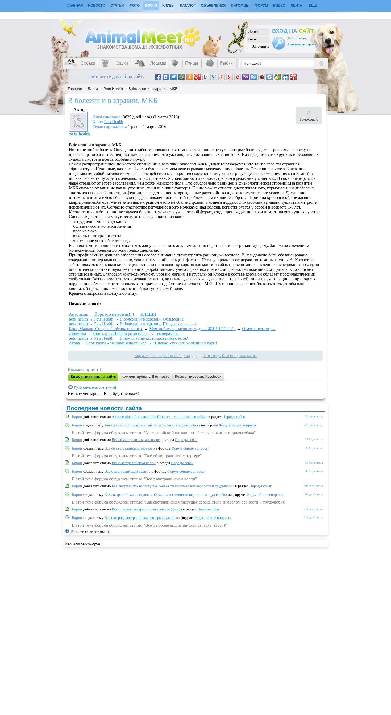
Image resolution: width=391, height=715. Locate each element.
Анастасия (78, 314)
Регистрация (297, 38)
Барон (77, 417)
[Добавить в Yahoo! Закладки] (245, 77)
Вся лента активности (90, 531)
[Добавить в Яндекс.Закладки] (229, 77)
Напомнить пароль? (303, 44)
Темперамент (167, 333)
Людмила (77, 333)
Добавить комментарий (95, 388)
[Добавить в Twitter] (173, 77)
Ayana (74, 343)
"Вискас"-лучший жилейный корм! (185, 343)
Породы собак (234, 417)
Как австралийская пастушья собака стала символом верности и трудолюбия (173, 486)
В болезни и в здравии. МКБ (152, 88)
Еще (313, 5)
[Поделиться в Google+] (197, 77)
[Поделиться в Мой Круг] (269, 77)
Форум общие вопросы (237, 425)
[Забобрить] (261, 77)
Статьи (117, 5)
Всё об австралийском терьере (136, 440)
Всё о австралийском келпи (134, 463)
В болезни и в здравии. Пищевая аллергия (158, 324)
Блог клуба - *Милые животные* (116, 343)
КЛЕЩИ (148, 314)
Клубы (168, 5)
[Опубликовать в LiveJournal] (213, 77)
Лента (296, 5)
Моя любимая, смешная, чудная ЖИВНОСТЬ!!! (192, 328)
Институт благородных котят (230, 355)
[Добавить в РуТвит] (253, 77)
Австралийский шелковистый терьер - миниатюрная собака (159, 417)
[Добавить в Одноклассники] (189, 77)
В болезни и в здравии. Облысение (152, 319)
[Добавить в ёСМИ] (237, 77)
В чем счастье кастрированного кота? (154, 338)
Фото (134, 5)
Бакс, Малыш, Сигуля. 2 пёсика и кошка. (106, 328)
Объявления (213, 5)
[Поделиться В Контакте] (166, 77)
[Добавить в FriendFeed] (285, 77)
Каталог (188, 5)
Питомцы (240, 5)
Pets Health (113, 88)
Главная (75, 88)
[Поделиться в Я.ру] (221, 77)
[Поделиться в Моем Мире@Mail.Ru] (181, 77)
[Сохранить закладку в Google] (277, 77)
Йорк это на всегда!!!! (114, 314)
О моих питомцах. (259, 328)
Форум (261, 5)
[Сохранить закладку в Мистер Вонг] (293, 77)
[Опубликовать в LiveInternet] (205, 77)
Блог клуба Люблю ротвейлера (120, 333)
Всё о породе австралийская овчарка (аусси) (147, 509)
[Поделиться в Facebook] (158, 77)
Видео (279, 5)
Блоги (151, 5)
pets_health (79, 134)
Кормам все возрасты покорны (162, 355)
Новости (96, 5)
